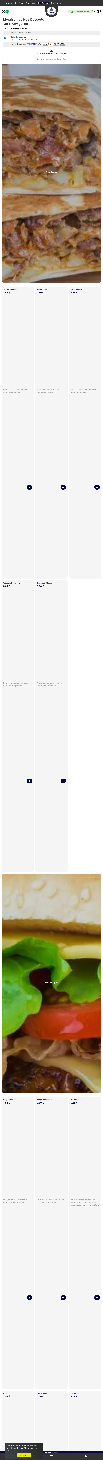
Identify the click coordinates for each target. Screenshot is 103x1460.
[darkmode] (97, 11)
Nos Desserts (43, 3)
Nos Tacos (19, 3)
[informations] (3, 11)
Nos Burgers (30, 3)
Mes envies (8, 3)
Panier (51, 1459)
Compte (86, 1459)
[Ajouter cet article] (29, 487)
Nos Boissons (56, 3)
